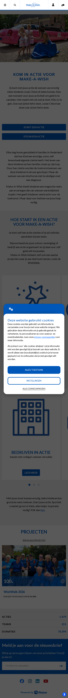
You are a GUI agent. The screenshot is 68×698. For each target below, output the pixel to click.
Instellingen (33, 380)
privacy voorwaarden (44, 337)
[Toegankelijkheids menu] (64, 694)
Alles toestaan (34, 370)
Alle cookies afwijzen (34, 388)
